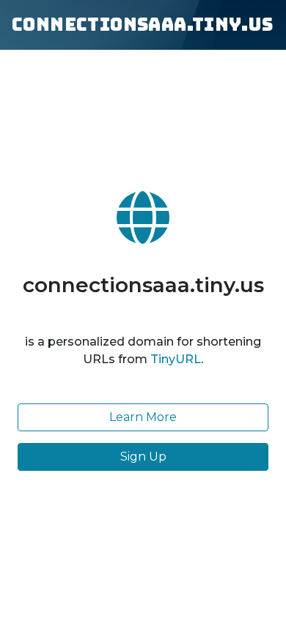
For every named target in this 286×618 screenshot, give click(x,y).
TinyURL (175, 359)
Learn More (143, 417)
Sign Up (143, 457)
